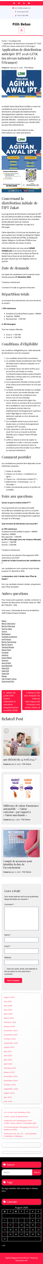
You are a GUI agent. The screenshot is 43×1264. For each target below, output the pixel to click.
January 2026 (9, 1026)
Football (5, 652)
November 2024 (11, 1080)
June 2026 (8, 1005)
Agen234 (5, 668)
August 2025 (9, 1047)
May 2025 (8, 1060)
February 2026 (10, 1022)
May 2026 (8, 1010)
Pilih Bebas (21, 24)
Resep (4, 676)
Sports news (7, 629)
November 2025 (11, 1035)
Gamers (5, 660)
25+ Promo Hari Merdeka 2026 (17, 1112)
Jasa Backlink (7, 665)
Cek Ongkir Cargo (9, 679)
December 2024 (10, 1076)
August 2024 (9, 1093)
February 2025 (10, 1068)
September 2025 (11, 1043)
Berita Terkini (7, 644)
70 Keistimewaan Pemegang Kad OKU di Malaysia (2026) (21, 1128)
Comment (9, 904)
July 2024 (8, 1097)
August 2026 (9, 997)
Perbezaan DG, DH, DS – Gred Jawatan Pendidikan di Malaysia (20, 1134)
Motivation (6, 634)
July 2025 (8, 1051)
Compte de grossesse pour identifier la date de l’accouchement (17, 864)
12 (16, 1225)
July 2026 (8, 1001)
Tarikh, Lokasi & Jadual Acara (16, 1116)
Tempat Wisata (8, 647)
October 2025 (10, 1039)
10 (5, 1225)
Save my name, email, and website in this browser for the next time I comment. (20, 971)
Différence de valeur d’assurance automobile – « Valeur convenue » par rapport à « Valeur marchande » (21, 810)
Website (7, 957)
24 (5, 1234)
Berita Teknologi (8, 623)
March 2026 (9, 1018)
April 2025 (8, 1064)
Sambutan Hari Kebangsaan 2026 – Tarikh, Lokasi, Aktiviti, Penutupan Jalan (20, 1121)
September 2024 (11, 1089)
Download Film (8, 681)
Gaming (5, 655)
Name (7, 935)
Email (7, 946)
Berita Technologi (9, 642)
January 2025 (9, 1072)
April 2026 (8, 1014)
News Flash (6, 650)
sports (4, 631)
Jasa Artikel (6, 663)
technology (6, 639)
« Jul (3, 1245)
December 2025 (10, 1030)
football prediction (9, 637)
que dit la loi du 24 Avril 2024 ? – (20, 759)
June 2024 (8, 1101)
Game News (7, 658)
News (4, 621)
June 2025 (8, 1055)
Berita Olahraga (8, 626)
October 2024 (10, 1085)
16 (38, 1225)
